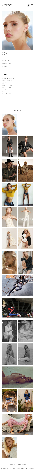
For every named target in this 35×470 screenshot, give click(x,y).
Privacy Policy (21, 465)
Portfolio (5, 60)
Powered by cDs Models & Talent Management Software (17, 468)
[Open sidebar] (32, 5)
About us (12, 465)
